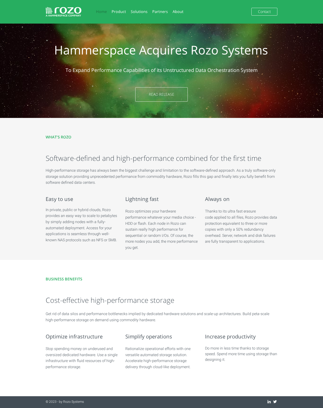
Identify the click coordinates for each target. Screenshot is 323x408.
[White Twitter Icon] (275, 401)
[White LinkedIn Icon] (269, 401)
